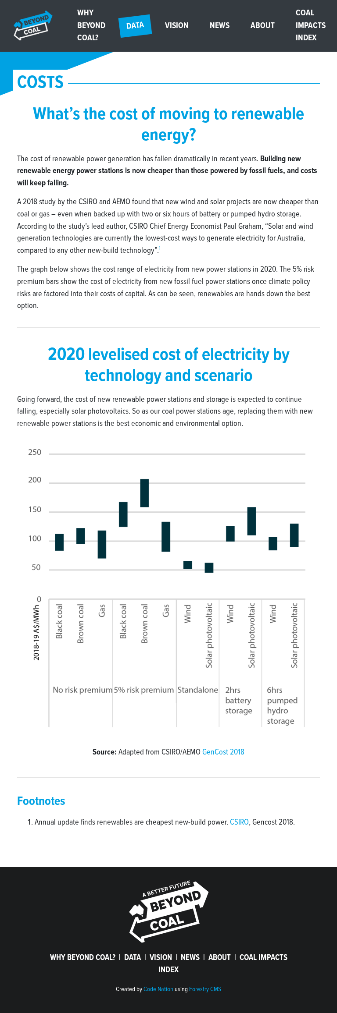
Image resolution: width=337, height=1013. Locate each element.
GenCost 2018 (223, 752)
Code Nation (158, 989)
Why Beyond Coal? (91, 25)
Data (139, 23)
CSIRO (239, 822)
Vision (177, 26)
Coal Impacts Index (311, 25)
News (219, 26)
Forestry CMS (205, 989)
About (263, 26)
